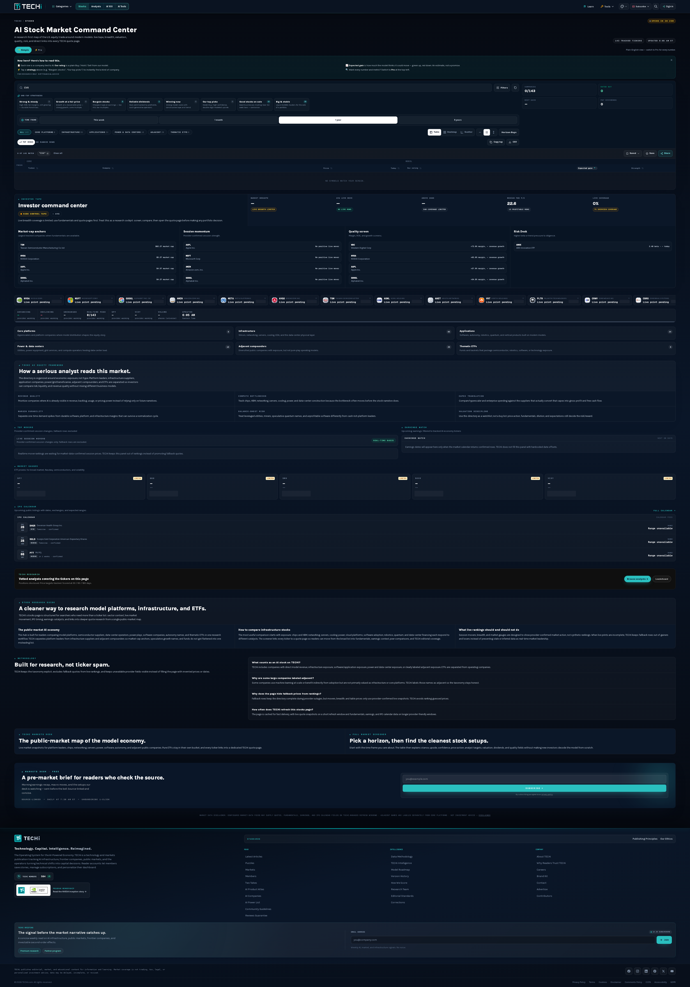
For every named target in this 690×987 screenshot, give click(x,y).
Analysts (96, 6)
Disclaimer (616, 982)
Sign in (669, 6)
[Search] (656, 6)
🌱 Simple (23, 50)
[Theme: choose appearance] (624, 6)
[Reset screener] (515, 88)
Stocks (82, 6)
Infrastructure (72, 132)
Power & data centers (129, 132)
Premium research (29, 950)
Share (667, 153)
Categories (62, 6)
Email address (358, 932)
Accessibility (660, 982)
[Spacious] (493, 132)
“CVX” (42, 153)
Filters (504, 87)
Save (651, 153)
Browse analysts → (637, 579)
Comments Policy (633, 982)
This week (99, 120)
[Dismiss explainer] (671, 60)
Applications (98, 132)
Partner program (53, 950)
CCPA (648, 982)
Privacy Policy (578, 982)
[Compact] (480, 132)
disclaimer (484, 815)
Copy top (498, 142)
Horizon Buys (509, 132)
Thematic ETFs (180, 132)
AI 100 (109, 6)
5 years (458, 120)
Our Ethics (666, 838)
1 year (338, 120)
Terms (592, 982)
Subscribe (641, 6)
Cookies (603, 982)
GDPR (673, 982)
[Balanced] (487, 132)
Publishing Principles (645, 838)
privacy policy (547, 795)
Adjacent (157, 132)
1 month (219, 120)
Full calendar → (665, 510)
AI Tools (122, 6)
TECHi (18, 21)
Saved (633, 153)
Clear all (58, 153)
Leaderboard (662, 579)
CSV (515, 142)
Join (666, 939)
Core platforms (45, 132)
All (24, 132)
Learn (590, 6)
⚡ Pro (38, 50)
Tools (607, 6)
